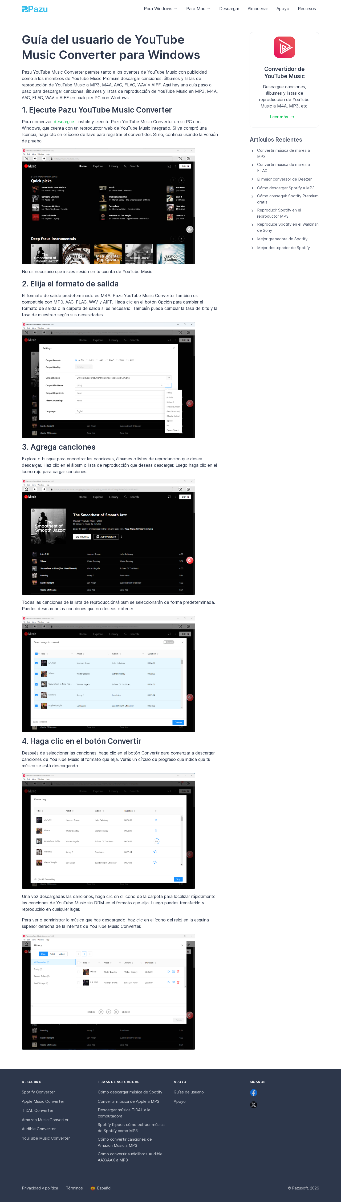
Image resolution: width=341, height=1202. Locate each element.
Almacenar (258, 8)
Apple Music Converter (43, 1101)
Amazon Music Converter (45, 1119)
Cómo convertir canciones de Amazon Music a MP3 (125, 1142)
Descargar (229, 8)
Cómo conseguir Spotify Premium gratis (288, 199)
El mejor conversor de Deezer (284, 179)
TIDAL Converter (37, 1110)
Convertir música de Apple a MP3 (128, 1101)
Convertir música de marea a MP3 (283, 153)
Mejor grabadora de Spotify (282, 238)
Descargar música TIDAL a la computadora (124, 1113)
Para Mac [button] (195, 8)
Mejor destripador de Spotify (283, 247)
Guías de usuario (189, 1092)
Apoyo (283, 8)
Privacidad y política (40, 1188)
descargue (64, 121)
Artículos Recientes (276, 139)
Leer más (279, 116)
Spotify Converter (38, 1092)
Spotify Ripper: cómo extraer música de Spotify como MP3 (131, 1127)
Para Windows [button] (158, 8)
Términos (74, 1188)
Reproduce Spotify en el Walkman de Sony (288, 227)
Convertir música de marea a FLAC (283, 167)
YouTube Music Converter (46, 1138)
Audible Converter (39, 1128)
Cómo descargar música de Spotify (130, 1092)
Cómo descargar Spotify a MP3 (286, 187)
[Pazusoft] (34, 8)
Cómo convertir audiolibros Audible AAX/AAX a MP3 (130, 1157)
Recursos (307, 8)
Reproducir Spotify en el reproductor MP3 (279, 213)
